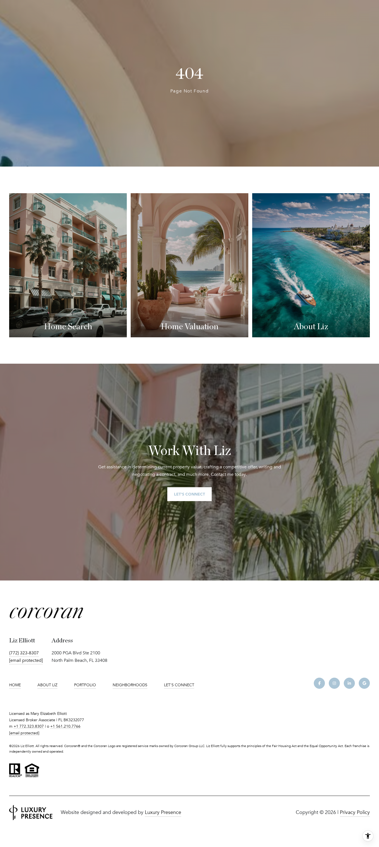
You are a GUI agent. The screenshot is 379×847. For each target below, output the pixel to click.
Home (15, 685)
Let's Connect (179, 685)
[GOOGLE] (364, 683)
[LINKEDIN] (349, 683)
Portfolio (85, 685)
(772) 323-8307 (24, 653)
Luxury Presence (163, 812)
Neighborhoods (130, 685)
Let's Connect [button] (189, 494)
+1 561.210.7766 (65, 726)
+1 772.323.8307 (29, 726)
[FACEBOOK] (319, 683)
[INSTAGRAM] (334, 683)
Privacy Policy (355, 812)
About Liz (47, 685)
